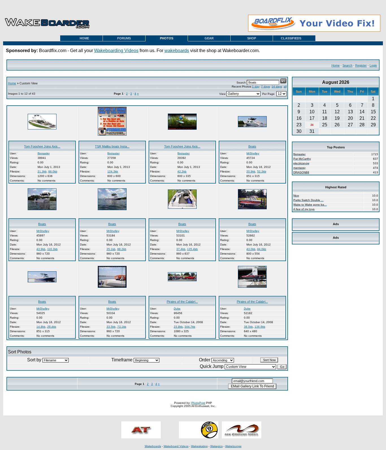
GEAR (209, 38)
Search (347, 65)
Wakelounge (233, 446)
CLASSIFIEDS (291, 38)
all (285, 86)
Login (373, 65)
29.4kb (51, 326)
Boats (252, 146)
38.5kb (248, 326)
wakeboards (176, 50)
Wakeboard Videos (176, 446)
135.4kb (192, 249)
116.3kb (52, 249)
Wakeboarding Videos (116, 50)
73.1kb (121, 326)
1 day (255, 86)
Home (335, 65)
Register (361, 65)
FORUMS (124, 38)
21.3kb (42, 171)
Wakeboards (153, 446)
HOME (84, 38)
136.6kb (260, 326)
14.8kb (40, 326)
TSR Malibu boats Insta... (112, 146)
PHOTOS (166, 38)
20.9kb (250, 171)
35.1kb (111, 249)
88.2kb (121, 249)
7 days (265, 86)
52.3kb (261, 171)
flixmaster (44, 153)
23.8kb (178, 326)
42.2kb (182, 171)
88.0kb (52, 171)
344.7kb (190, 326)
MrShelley (252, 153)
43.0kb (250, 249)
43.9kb (40, 249)
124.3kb (112, 171)
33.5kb (111, 326)
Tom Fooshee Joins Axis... (42, 146)
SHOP (251, 38)
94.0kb (261, 249)
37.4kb (180, 249)
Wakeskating (199, 446)
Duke (177, 308)
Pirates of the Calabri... (182, 301)
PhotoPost (198, 402)
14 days (277, 86)
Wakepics (216, 446)
